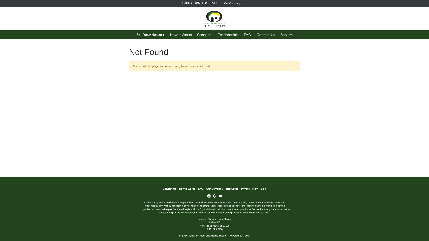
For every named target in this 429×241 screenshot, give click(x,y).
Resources (232, 188)
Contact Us (266, 34)
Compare (204, 34)
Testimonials (228, 34)
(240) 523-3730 (214, 229)
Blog (263, 188)
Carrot (246, 235)
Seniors (287, 34)
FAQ (247, 34)
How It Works (181, 34)
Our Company (232, 3)
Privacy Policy (249, 188)
